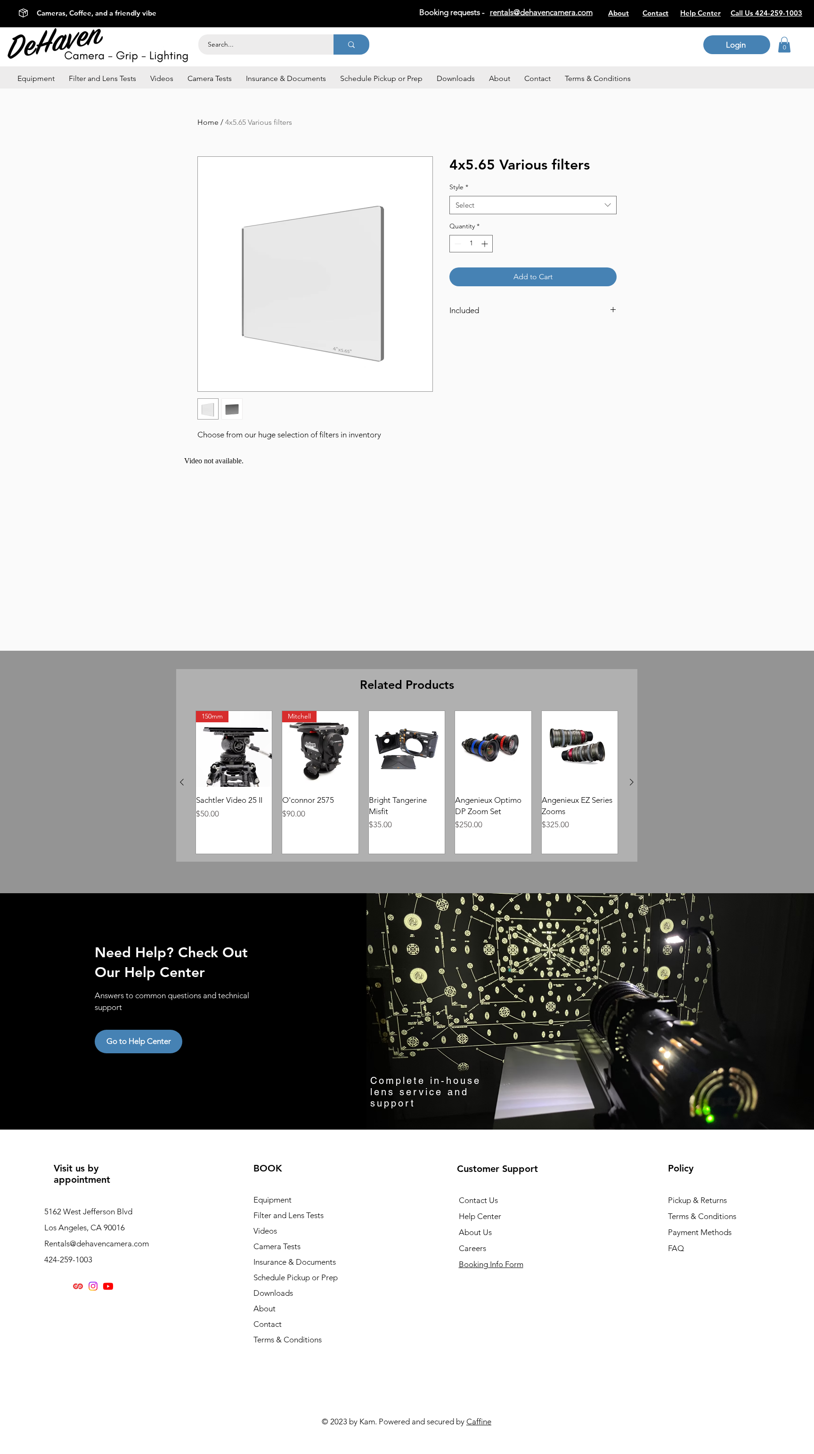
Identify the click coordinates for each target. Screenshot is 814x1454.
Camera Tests (277, 1246)
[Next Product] (631, 782)
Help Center (480, 1216)
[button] (36, 78)
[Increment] (485, 243)
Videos (265, 1231)
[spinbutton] (471, 243)
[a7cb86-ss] (78, 1286)
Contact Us (478, 1200)
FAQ (676, 1248)
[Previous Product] (181, 782)
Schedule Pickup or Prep (295, 1277)
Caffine (478, 1421)
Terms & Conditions (287, 1339)
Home (208, 122)
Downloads (273, 1293)
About (264, 1308)
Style (458, 187)
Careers (472, 1248)
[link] (784, 44)
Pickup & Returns (697, 1200)
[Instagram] (93, 1286)
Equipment (272, 1199)
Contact (267, 1324)
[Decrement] (457, 243)
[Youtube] (108, 1286)
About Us (475, 1232)
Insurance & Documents (294, 1262)
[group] (406, 782)
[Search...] (351, 44)
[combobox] (533, 205)
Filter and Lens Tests (288, 1215)
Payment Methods (700, 1232)
